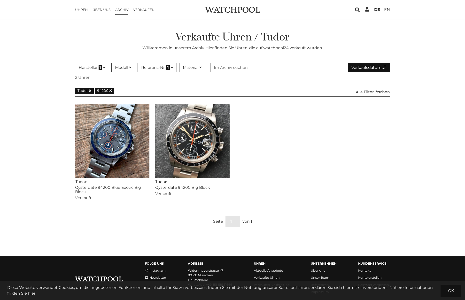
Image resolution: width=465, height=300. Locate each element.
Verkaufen (144, 10)
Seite (218, 221)
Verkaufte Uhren (267, 277)
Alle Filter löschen (373, 92)
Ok (451, 290)
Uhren (81, 10)
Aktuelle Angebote (268, 270)
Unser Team (320, 277)
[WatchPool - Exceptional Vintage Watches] (232, 9)
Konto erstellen (370, 277)
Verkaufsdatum (366, 67)
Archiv (121, 10)
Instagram (157, 270)
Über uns (101, 10)
